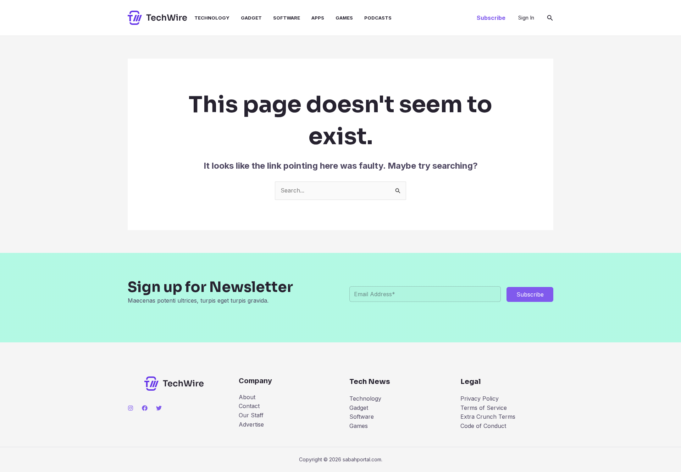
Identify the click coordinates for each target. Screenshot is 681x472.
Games (344, 18)
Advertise (251, 424)
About (247, 397)
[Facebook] (145, 408)
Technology (211, 18)
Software (286, 18)
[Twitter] (159, 408)
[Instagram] (130, 408)
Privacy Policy (479, 398)
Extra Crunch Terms (487, 416)
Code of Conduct (483, 425)
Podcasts (378, 18)
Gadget (251, 18)
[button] (491, 18)
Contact (249, 405)
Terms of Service (483, 407)
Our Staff (251, 415)
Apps (317, 18)
